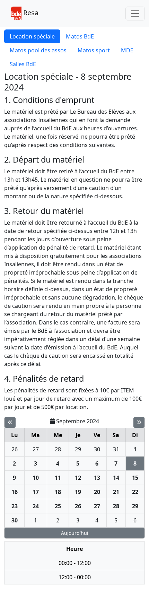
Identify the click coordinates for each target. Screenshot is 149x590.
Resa (29, 12)
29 (78, 449)
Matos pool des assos (38, 50)
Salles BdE (23, 64)
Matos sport (94, 50)
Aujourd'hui (74, 533)
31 (116, 449)
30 (97, 449)
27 (36, 449)
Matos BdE (80, 36)
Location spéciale (32, 36)
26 (14, 449)
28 (58, 449)
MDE (127, 50)
